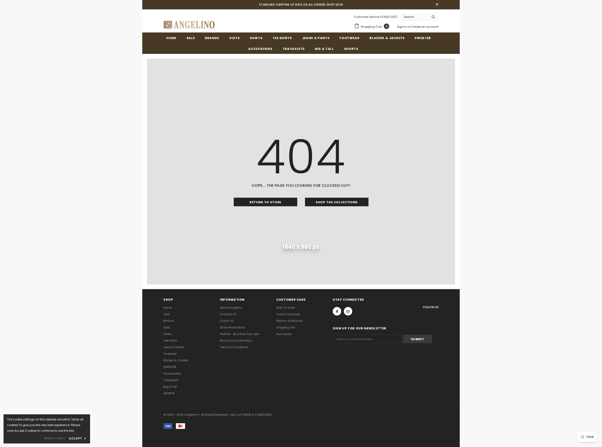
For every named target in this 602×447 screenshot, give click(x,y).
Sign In (402, 27)
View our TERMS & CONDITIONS (250, 415)
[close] (437, 4)
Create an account (425, 27)
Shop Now (335, 5)
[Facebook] (337, 311)
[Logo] (189, 24)
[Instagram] (348, 311)
